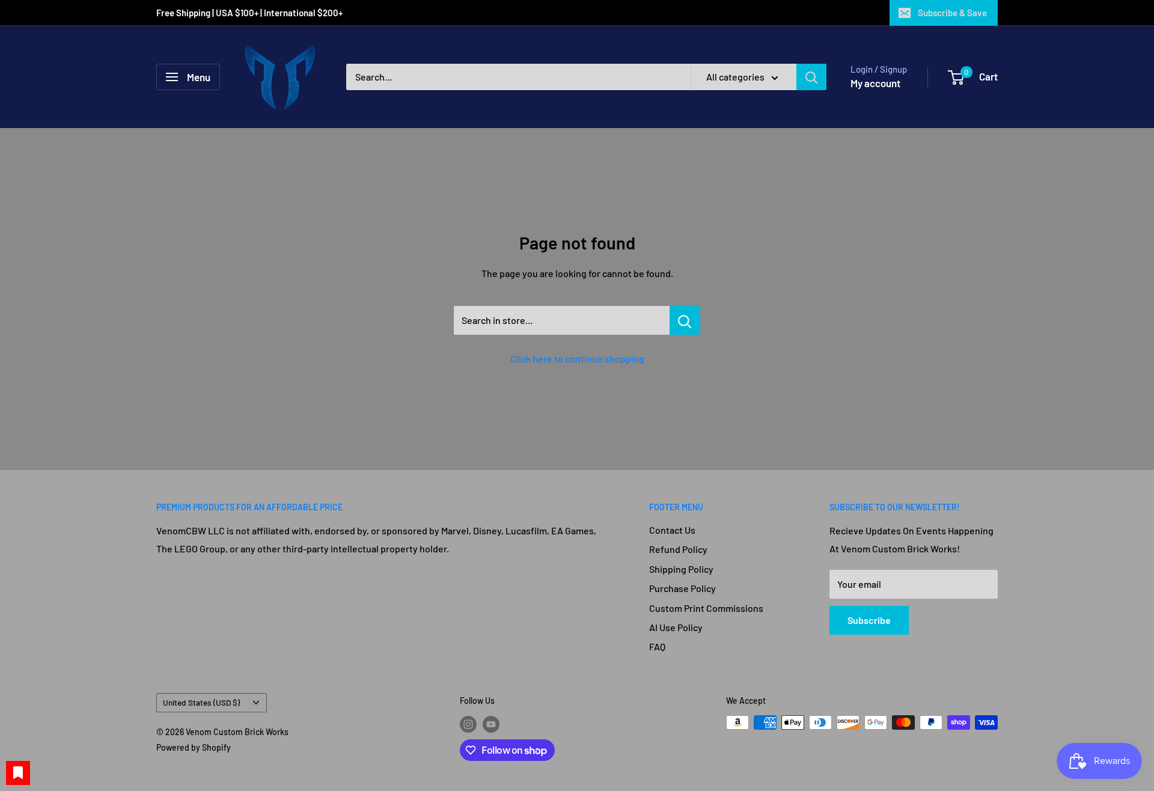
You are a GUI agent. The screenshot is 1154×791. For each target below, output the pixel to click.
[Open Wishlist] (18, 773)
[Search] (811, 77)
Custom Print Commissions (706, 608)
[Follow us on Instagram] (468, 723)
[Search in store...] (685, 320)
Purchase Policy (682, 588)
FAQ (657, 646)
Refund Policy (678, 549)
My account (875, 83)
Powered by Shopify (193, 747)
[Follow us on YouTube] (491, 723)
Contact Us (672, 530)
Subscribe (869, 620)
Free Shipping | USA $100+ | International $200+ (250, 12)
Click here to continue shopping (577, 358)
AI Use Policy (676, 627)
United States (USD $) (201, 702)
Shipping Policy (681, 569)
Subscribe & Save (952, 12)
